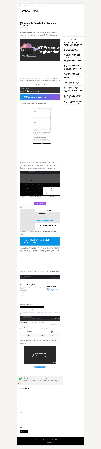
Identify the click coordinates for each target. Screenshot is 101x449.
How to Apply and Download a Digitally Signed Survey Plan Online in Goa (72, 96)
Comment (22, 394)
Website (21, 418)
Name (21, 406)
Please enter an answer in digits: (26, 423)
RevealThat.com (39, 439)
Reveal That (29, 10)
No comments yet (23, 29)
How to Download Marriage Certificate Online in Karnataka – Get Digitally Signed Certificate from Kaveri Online (73, 67)
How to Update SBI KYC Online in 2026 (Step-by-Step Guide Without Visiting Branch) (73, 82)
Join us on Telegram (40, 366)
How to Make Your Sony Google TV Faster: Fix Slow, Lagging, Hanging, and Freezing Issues (73, 56)
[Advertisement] (40, 69)
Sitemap (44, 439)
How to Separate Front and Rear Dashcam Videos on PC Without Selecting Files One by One (73, 44)
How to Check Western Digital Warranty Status (30, 91)
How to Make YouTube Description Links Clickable (71, 50)
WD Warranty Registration (26, 90)
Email (21, 412)
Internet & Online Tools (28, 372)
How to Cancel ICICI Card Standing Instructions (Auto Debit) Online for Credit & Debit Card (73, 89)
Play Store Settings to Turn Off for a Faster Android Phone (72, 61)
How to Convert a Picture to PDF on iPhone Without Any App (73, 102)
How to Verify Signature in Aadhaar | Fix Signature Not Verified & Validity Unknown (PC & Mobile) (73, 75)
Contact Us (57, 381)
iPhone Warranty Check (40, 203)
